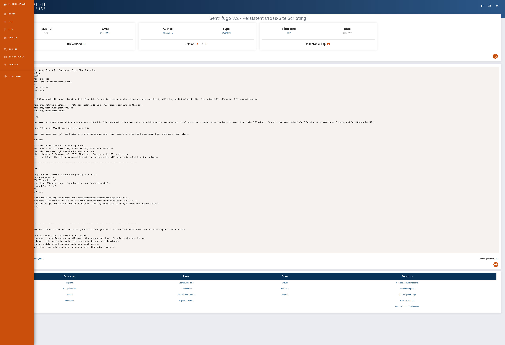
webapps (226, 33)
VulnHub (285, 295)
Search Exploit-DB (186, 283)
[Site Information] (490, 6)
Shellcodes (69, 301)
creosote (168, 33)
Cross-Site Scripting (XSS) (33, 258)
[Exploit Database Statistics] (482, 6)
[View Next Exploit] (495, 56)
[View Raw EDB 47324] (207, 44)
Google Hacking (69, 289)
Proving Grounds (407, 301)
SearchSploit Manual (186, 295)
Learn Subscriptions (407, 289)
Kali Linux (285, 289)
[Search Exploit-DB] (497, 6)
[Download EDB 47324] (198, 44)
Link (496, 258)
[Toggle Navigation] (17, 6)
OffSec (285, 283)
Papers (70, 295)
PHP (289, 33)
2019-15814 (105, 33)
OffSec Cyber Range (407, 295)
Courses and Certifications (407, 283)
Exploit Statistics (186, 301)
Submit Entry (186, 289)
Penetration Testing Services (407, 306)
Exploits (69, 283)
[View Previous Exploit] (20, 56)
